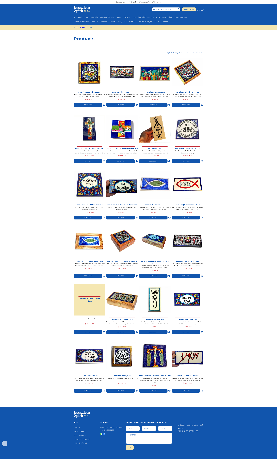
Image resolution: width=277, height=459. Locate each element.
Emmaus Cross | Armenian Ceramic (89, 148)
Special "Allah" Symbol (122, 376)
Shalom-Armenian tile (89, 376)
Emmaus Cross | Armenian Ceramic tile (122, 148)
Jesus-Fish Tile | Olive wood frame (89, 261)
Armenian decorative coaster (89, 92)
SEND (129, 447)
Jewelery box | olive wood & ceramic (122, 261)
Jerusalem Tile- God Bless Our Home (89, 205)
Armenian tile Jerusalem (122, 92)
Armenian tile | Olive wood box (187, 92)
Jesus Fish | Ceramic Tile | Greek (188, 205)
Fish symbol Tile (154, 148)
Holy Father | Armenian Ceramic (188, 148)
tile (90, 27)
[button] (202, 9)
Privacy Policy (80, 431)
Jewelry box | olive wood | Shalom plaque (155, 262)
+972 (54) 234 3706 (107, 430)
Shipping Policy (81, 443)
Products (83, 27)
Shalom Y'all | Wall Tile (187, 319)
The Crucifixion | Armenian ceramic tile (155, 376)
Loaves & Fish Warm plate (89, 300)
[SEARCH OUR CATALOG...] (178, 9)
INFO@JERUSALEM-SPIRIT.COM (112, 427)
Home (76, 27)
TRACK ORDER (188, 9)
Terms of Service (82, 439)
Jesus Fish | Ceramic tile (155, 205)
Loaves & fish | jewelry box (122, 319)
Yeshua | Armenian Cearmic (187, 376)
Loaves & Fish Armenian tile (187, 261)
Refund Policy (80, 435)
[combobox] (166, 9)
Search (77, 427)
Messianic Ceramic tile (155, 319)
